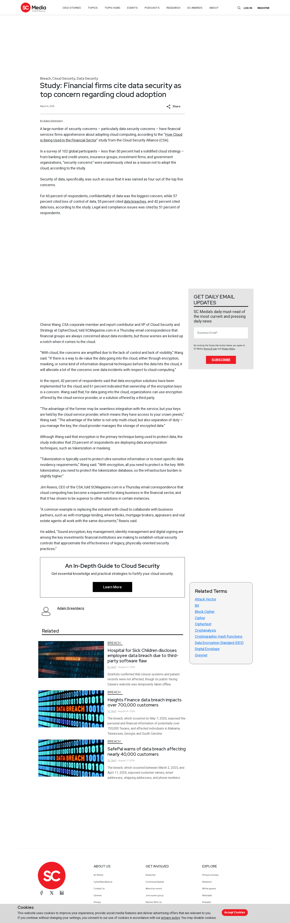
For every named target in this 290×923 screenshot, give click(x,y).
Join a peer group (155, 895)
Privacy (97, 902)
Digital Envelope (207, 649)
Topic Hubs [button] (112, 7)
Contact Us (99, 888)
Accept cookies (234, 912)
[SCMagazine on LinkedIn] (61, 892)
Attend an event (154, 888)
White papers (209, 888)
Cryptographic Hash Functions (218, 636)
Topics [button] (93, 7)
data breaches (135, 201)
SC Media (98, 875)
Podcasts (206, 902)
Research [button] (173, 7)
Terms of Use (210, 349)
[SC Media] (33, 7)
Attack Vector (205, 599)
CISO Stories (72, 7)
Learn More (112, 587)
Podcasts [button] (152, 7)
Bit (197, 605)
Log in (248, 8)
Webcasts (207, 895)
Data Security (87, 78)
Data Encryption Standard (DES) (219, 643)
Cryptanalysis (205, 630)
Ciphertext (203, 624)
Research (207, 881)
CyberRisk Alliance (103, 881)
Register (263, 8)
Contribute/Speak (155, 881)
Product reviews (210, 875)
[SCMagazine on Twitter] (51, 892)
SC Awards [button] (194, 7)
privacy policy (170, 918)
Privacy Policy (228, 349)
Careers (98, 895)
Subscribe (220, 360)
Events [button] (132, 7)
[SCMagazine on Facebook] (41, 892)
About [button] (214, 7)
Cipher (200, 618)
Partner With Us (154, 902)
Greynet (201, 655)
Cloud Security (63, 78)
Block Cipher (205, 612)
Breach (45, 78)
